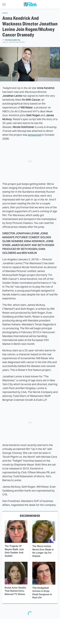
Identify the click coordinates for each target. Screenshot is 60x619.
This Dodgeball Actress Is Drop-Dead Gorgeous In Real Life (42, 592)
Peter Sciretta (12, 40)
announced (34, 134)
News (5, 13)
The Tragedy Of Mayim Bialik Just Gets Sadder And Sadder (14, 551)
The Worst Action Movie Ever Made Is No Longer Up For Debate (43, 551)
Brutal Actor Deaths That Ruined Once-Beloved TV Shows (15, 591)
